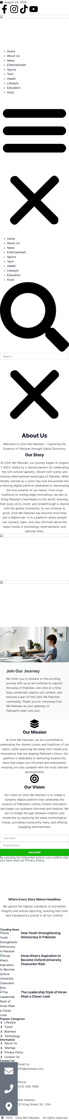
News (11, 60)
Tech (10, 74)
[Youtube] (33, 9)
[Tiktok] (23, 9)
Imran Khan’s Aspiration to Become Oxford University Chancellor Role (41, 960)
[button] (34, 165)
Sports (11, 69)
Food (10, 92)
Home (11, 51)
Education (14, 87)
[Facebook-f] (4, 9)
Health (11, 78)
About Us (13, 56)
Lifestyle (12, 83)
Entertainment (16, 65)
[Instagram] (14, 9)
